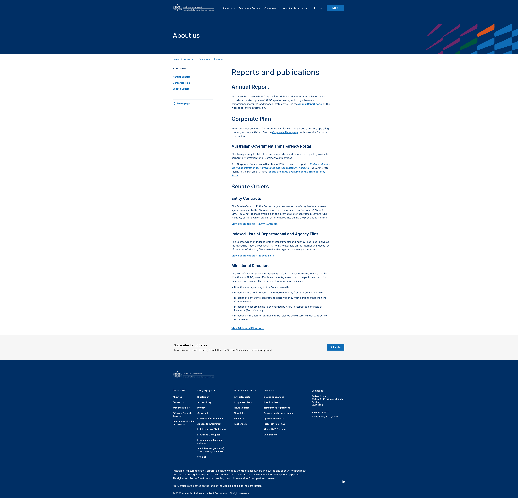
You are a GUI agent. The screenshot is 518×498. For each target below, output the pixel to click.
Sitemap (201, 456)
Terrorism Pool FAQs (274, 424)
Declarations (270, 434)
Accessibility (204, 402)
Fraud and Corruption (209, 434)
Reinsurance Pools (248, 8)
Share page (183, 103)
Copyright (202, 413)
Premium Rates (271, 402)
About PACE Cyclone (274, 429)
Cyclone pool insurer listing (278, 413)
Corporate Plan (181, 82)
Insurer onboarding (273, 397)
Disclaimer (203, 397)
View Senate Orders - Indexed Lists (252, 255)
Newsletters (240, 413)
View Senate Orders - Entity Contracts (254, 224)
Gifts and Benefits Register (182, 414)
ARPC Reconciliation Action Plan (184, 423)
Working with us (181, 407)
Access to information (209, 424)
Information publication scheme (209, 441)
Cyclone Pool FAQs (273, 418)
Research (239, 418)
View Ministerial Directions (247, 328)
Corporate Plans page (285, 132)
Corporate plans (243, 402)
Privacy (201, 407)
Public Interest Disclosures (211, 429)
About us (228, 8)
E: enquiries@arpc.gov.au (325, 416)
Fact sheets (240, 424)
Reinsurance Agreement (276, 407)
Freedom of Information (210, 418)
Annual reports (242, 397)
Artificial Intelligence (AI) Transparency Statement (210, 450)
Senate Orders (181, 88)
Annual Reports (181, 76)
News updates (241, 407)
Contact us (179, 402)
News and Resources (294, 8)
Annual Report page (310, 104)
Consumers (270, 8)
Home (176, 59)
